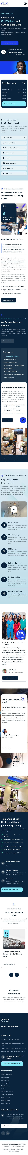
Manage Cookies (14, 1151)
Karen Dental (9, 943)
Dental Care (8, 944)
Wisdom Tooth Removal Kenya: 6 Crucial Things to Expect (12, 954)
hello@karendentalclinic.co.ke (17, 1048)
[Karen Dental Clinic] (4, 3)
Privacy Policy (20, 1149)
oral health (7, 946)
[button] (4, 748)
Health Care (21, 945)
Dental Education (15, 944)
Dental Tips (15, 945)
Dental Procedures (8, 945)
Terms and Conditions (8, 1149)
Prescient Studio (13, 1144)
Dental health (22, 944)
